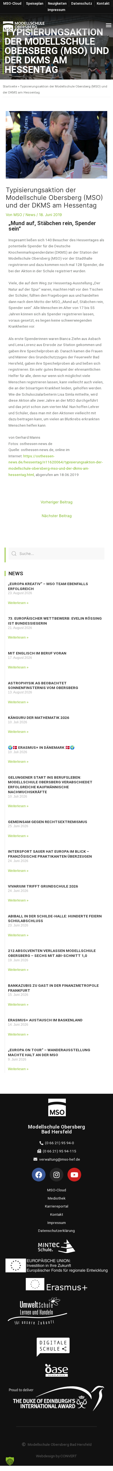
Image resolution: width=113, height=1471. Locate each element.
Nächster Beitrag (57, 516)
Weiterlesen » (18, 603)
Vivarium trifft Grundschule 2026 (43, 886)
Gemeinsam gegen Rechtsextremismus (47, 822)
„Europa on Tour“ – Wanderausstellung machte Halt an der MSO (49, 1052)
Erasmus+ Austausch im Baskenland (45, 1020)
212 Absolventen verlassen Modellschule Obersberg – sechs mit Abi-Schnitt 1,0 (52, 953)
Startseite (10, 86)
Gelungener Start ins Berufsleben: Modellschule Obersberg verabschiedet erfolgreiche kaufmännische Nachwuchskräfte (50, 784)
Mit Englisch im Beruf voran (37, 653)
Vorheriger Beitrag (56, 502)
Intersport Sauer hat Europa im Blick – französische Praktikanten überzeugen (50, 853)
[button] (108, 25)
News (30, 214)
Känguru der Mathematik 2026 (38, 717)
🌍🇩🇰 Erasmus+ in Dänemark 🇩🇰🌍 (41, 747)
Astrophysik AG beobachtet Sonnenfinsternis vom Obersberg (43, 685)
